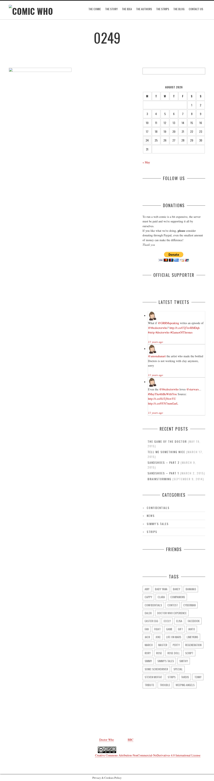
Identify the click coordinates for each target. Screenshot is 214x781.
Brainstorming (159, 479)
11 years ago (155, 342)
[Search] (202, 71)
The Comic (94, 9)
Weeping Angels (185, 685)
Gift (180, 629)
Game (169, 629)
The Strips (162, 9)
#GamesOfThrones (181, 332)
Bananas (191, 589)
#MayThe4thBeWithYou (162, 394)
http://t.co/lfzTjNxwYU (162, 399)
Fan (147, 629)
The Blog (179, 9)
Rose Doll (173, 653)
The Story (111, 9)
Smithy (183, 661)
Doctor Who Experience (172, 613)
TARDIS (185, 677)
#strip (151, 332)
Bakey (176, 589)
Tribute (149, 685)
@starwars (192, 389)
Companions (177, 597)
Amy (147, 589)
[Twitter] (82, 721)
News (151, 515)
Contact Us (196, 9)
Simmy (148, 661)
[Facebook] (69, 721)
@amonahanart (157, 356)
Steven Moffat (153, 677)
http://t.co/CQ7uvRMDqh (184, 328)
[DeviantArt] (119, 721)
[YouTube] (107, 721)
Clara (161, 597)
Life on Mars (173, 637)
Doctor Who (106, 740)
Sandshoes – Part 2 (164, 462)
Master (162, 645)
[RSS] (144, 721)
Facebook (194, 621)
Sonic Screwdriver (156, 669)
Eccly (167, 621)
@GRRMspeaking (168, 323)
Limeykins (192, 637)
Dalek (148, 613)
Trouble (165, 685)
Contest (172, 605)
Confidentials (158, 507)
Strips (152, 531)
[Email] (132, 721)
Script (189, 653)
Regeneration (193, 645)
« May (146, 162)
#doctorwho (162, 332)
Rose (159, 653)
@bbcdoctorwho (157, 328)
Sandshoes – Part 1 (163, 473)
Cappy (148, 597)
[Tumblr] (94, 721)
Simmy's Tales (158, 524)
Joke (158, 637)
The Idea (127, 9)
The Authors (144, 9)
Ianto (191, 629)
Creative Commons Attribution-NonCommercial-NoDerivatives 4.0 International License (147, 755)
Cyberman (189, 605)
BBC (130, 740)
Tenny (197, 677)
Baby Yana (161, 589)
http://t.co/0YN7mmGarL (163, 403)
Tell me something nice (166, 452)
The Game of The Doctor (167, 441)
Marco (149, 645)
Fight (157, 629)
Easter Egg (151, 621)
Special (178, 669)
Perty (176, 645)
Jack (147, 637)
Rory (148, 653)
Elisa (179, 621)
